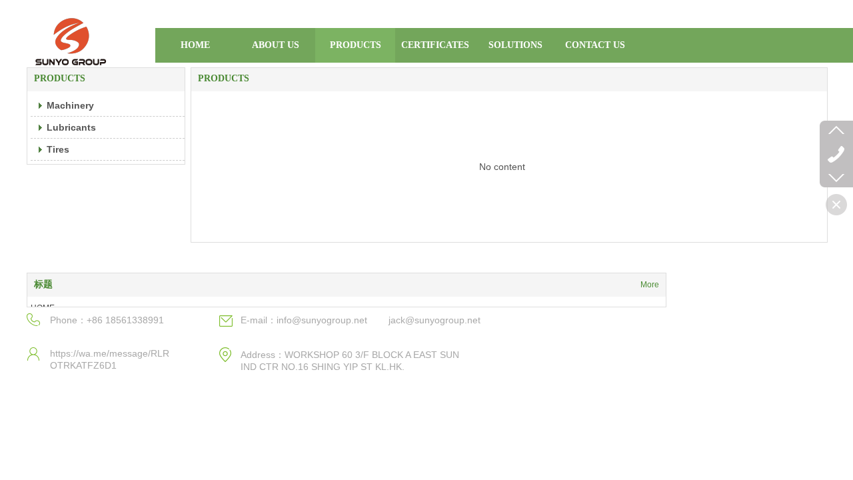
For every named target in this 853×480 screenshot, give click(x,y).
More (649, 285)
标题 (43, 284)
